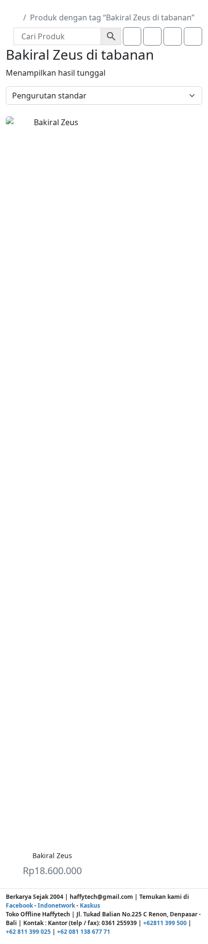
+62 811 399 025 (28, 932)
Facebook (19, 905)
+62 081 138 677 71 (83, 932)
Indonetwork (56, 905)
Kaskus (90, 905)
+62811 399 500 (165, 923)
